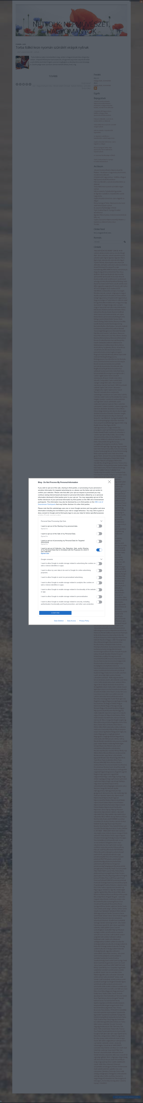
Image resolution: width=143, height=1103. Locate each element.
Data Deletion (59, 621)
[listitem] (71, 521)
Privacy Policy (84, 621)
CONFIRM (55, 613)
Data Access (71, 621)
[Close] (110, 482)
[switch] (99, 526)
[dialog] (71, 551)
